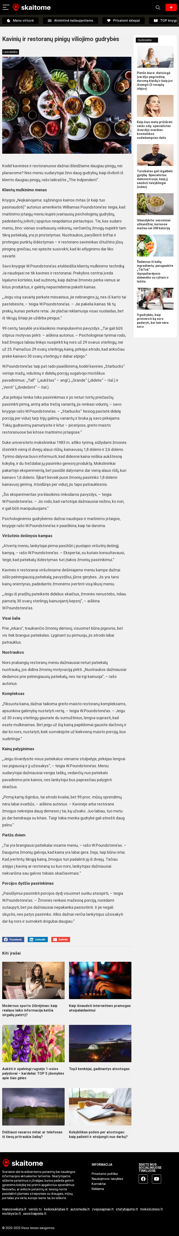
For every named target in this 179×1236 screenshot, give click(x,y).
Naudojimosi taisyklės (107, 1179)
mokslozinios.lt (151, 1209)
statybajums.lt (127, 1209)
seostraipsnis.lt (34, 1214)
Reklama (98, 1189)
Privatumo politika (105, 1174)
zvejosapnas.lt (103, 1209)
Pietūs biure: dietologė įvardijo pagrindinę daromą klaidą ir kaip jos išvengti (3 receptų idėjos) (155, 80)
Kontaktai (99, 1184)
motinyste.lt (11, 1214)
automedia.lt (80, 1209)
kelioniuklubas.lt (56, 1209)
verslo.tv (35, 1209)
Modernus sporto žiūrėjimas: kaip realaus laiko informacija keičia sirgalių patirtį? (29, 1010)
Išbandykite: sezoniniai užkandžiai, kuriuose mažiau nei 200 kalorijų (153, 224)
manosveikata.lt (14, 1209)
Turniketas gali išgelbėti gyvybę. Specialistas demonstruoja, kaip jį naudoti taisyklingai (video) (155, 179)
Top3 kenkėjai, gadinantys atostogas (99, 1069)
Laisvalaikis (10, 51)
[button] (13, 939)
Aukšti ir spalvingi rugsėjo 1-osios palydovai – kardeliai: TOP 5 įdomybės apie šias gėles (33, 1073)
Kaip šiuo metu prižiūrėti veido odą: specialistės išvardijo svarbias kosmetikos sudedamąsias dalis (154, 130)
